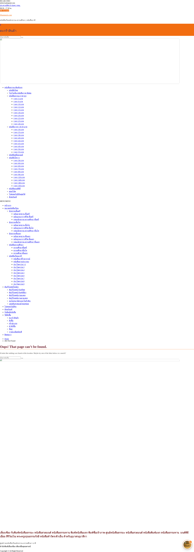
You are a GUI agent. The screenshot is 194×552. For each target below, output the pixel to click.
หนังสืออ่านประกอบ (21, 262)
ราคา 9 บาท (18, 101)
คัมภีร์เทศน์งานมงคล (17, 295)
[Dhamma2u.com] (90, 83)
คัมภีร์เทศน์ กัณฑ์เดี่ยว (17, 292)
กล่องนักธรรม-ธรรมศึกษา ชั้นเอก (26, 242)
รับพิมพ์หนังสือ (10, 312)
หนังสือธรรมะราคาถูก (17, 96)
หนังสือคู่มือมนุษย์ (16, 155)
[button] (5, 201)
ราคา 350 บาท (19, 186)
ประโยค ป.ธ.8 (18, 281)
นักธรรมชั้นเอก (15, 233)
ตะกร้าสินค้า (14, 318)
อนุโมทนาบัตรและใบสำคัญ (20, 301)
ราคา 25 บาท (18, 121)
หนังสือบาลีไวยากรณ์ (21, 259)
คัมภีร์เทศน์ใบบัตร (11, 287)
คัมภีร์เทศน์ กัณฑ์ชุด (17, 290)
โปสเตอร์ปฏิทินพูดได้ (17, 194)
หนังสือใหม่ (13, 90)
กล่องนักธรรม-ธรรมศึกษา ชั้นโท (26, 231)
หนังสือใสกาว (14, 158)
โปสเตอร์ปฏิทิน (10, 307)
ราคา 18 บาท (18, 113)
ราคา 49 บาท (18, 146)
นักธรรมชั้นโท (14, 222)
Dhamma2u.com (6, 15)
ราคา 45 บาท (18, 144)
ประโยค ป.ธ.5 (18, 273)
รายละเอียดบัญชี (15, 332)
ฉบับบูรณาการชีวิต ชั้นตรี (23, 217)
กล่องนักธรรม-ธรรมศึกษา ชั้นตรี (26, 219)
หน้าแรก (7, 205)
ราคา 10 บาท (18, 104)
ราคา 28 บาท (18, 124)
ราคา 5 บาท (18, 99)
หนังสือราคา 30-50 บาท (18, 127)
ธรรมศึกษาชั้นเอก (20, 253)
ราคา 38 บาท (18, 135)
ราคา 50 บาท (18, 149)
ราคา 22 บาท (18, 118)
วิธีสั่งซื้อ (7, 315)
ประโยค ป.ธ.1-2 (19, 264)
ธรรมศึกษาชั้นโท (20, 250)
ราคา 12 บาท (18, 107)
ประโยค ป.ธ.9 (18, 284)
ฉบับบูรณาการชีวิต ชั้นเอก (23, 239)
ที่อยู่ (10, 329)
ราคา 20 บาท (18, 116)
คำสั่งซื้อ (12, 326)
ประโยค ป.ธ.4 (18, 270)
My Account (4, 11)
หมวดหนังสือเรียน (11, 208)
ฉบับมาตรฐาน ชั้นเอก (21, 236)
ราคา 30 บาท (18, 130)
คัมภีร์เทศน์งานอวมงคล (18, 298)
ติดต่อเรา (8, 335)
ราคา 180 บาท (19, 183)
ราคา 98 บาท (18, 174)
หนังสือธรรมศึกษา (16, 245)
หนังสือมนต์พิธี (15, 189)
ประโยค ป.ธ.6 (18, 276)
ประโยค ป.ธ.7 (18, 278)
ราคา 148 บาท (19, 180)
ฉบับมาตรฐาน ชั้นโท (21, 225)
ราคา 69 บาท (18, 166)
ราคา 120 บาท (19, 177)
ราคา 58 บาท (18, 160)
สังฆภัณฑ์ (13, 197)
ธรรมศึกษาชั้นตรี (20, 248)
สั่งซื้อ (11, 321)
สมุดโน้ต (12, 191)
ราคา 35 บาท (18, 132)
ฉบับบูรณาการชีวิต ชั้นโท (23, 228)
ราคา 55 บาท (18, 152)
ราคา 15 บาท (18, 110)
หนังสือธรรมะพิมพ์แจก (13, 87)
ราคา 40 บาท (18, 138)
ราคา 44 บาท (18, 141)
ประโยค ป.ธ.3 (18, 267)
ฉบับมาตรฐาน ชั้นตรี (21, 214)
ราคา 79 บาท (18, 169)
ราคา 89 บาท (18, 172)
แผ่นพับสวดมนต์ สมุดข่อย (19, 304)
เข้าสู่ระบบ (13, 323)
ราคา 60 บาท (18, 163)
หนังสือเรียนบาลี (15, 256)
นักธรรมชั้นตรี (14, 211)
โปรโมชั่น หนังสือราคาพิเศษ (20, 93)
